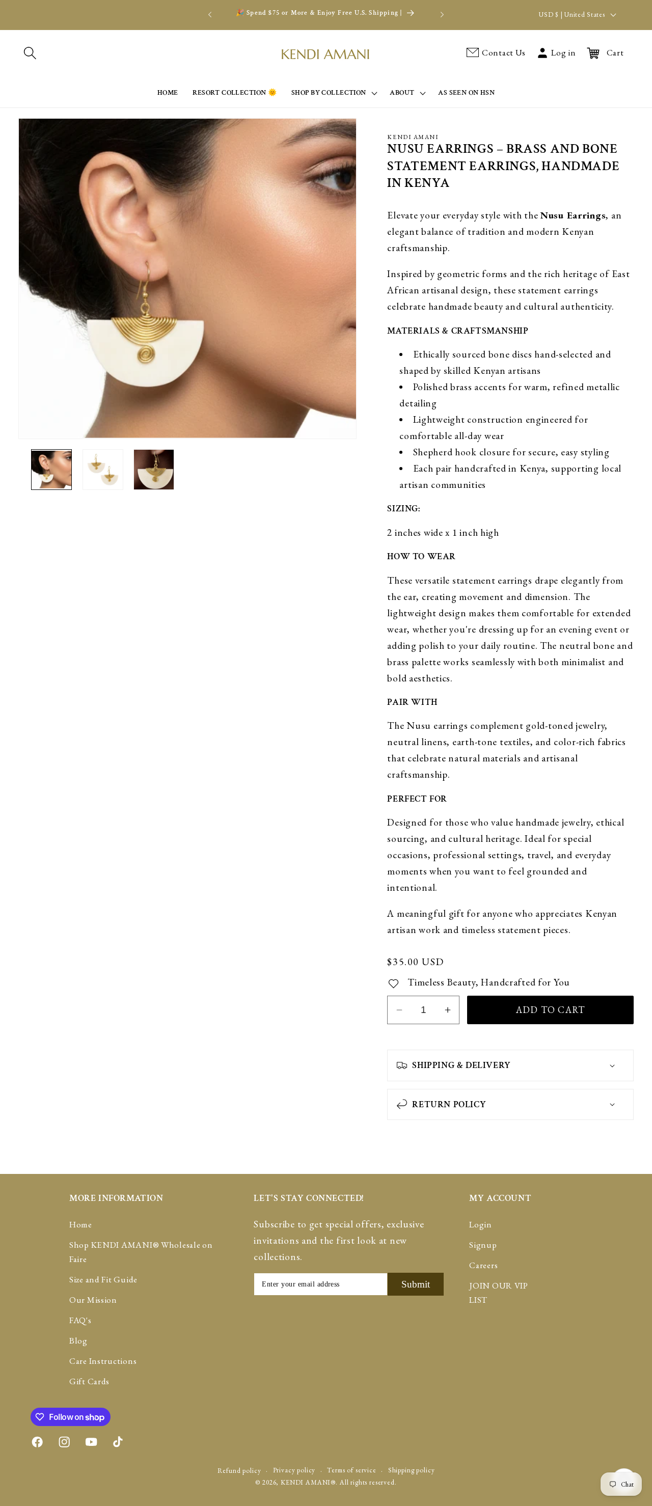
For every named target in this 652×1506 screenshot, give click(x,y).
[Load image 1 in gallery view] (51, 469)
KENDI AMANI (306, 1481)
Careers (483, 1265)
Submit (415, 1284)
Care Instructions (103, 1361)
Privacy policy (294, 1469)
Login (480, 1224)
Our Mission (93, 1300)
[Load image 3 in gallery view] (153, 469)
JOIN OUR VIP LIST (498, 1293)
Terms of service (351, 1469)
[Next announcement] (442, 14)
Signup (483, 1245)
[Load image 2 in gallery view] (103, 469)
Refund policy (239, 1470)
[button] (30, 53)
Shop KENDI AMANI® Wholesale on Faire (141, 1252)
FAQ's (80, 1320)
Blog (78, 1341)
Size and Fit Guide (103, 1279)
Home (80, 1224)
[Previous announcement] (210, 14)
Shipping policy (411, 1469)
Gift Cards (89, 1381)
